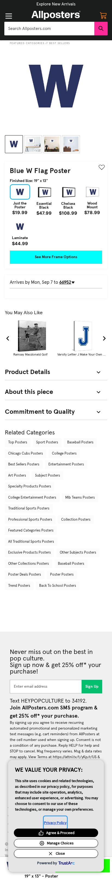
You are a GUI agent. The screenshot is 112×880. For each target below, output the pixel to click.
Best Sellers (59, 43)
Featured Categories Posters (31, 530)
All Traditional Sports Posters (31, 542)
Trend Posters (19, 586)
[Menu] (8, 16)
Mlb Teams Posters (80, 497)
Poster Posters (62, 574)
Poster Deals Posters (24, 574)
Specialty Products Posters (29, 486)
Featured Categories (27, 43)
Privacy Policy (55, 822)
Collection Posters (76, 519)
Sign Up (92, 686)
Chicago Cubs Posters (25, 453)
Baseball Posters (80, 442)
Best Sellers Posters (23, 464)
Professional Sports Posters (30, 519)
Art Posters (17, 475)
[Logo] (56, 15)
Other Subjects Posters (78, 552)
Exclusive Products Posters (29, 552)
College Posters (64, 453)
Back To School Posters (57, 586)
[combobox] (49, 28)
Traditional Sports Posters (28, 508)
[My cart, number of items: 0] (103, 15)
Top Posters (17, 442)
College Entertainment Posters (32, 497)
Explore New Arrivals (56, 4)
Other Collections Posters (28, 564)
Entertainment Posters (66, 464)
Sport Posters (47, 442)
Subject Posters (47, 475)
